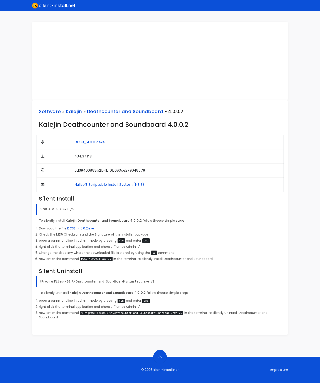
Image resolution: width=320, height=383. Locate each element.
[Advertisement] (162, 60)
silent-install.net (57, 5)
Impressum (279, 370)
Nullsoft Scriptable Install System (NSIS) (109, 184)
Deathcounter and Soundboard (125, 111)
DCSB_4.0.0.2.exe (89, 142)
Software (50, 111)
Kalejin (74, 111)
